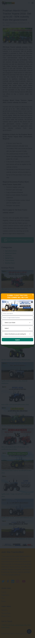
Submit (17, 340)
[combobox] (17, 322)
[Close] (33, 295)
